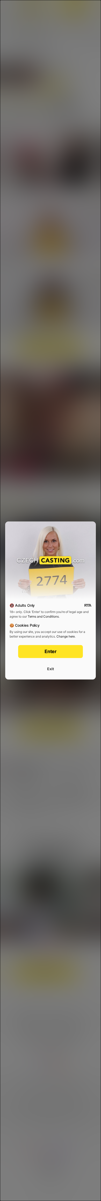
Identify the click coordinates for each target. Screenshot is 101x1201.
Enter (51, 651)
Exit (50, 669)
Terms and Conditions (43, 616)
